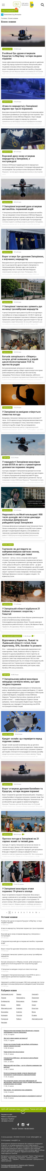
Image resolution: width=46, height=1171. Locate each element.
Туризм (3, 998)
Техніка (18, 994)
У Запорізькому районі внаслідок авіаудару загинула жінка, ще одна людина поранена (21, 682)
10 (36, 912)
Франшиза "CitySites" (7, 1119)
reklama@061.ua (36, 1137)
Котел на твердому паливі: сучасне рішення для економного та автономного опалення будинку (20, 1073)
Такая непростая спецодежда (14, 1052)
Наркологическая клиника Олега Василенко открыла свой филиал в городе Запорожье (21, 1031)
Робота (18, 1019)
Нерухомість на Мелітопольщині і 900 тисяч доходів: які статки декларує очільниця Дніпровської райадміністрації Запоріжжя (22, 518)
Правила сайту (23, 1165)
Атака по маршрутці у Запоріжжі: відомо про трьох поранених (20, 107)
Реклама (4, 1022)
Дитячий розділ (37, 1019)
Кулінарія (4, 1015)
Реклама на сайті (6, 1114)
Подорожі (4, 1019)
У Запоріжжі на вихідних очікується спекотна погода (19, 969)
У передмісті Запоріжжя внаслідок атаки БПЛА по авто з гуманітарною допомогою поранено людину (21, 465)
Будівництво (5, 1001)
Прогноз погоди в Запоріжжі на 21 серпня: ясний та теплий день (20, 840)
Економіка (4, 1012)
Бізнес (3, 1005)
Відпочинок (20, 1001)
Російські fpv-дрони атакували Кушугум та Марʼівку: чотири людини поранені (22, 56)
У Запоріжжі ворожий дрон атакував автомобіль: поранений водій (22, 207)
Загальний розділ (7, 994)
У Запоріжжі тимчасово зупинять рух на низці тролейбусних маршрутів (22, 307)
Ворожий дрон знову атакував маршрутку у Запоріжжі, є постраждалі (18, 159)
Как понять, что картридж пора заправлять (18, 1090)
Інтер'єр (19, 1012)
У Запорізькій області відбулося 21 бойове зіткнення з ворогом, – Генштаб (21, 611)
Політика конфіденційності (9, 1165)
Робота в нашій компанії (9, 1116)
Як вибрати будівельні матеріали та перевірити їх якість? (23, 1096)
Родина (34, 1015)
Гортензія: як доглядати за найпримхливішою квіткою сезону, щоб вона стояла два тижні (20, 552)
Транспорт (35, 998)
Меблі (18, 1005)
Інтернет (19, 1008)
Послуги (19, 1015)
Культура (35, 1008)
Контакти (21, 1128)
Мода (34, 1012)
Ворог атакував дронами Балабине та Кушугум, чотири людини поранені (22, 790)
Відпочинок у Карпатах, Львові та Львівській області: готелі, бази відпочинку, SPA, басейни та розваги (21, 643)
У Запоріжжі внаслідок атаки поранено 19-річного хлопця (18, 890)
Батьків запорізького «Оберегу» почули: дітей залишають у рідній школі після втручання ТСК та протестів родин (20, 360)
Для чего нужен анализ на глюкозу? (16, 1038)
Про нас (14, 1128)
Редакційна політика (15, 1167)
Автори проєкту (29, 1128)
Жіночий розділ (6, 1008)
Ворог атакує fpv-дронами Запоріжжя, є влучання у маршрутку (23, 257)
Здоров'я (35, 994)
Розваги (34, 1001)
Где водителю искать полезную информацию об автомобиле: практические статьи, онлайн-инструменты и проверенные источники (23, 1082)
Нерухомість (20, 998)
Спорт (34, 1005)
